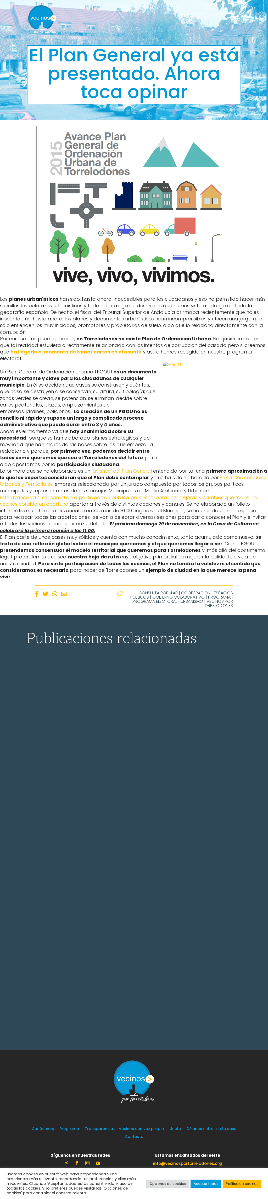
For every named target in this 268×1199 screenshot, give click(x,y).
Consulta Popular (158, 593)
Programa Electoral (154, 601)
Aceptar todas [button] (206, 1183)
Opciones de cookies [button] (167, 1183)
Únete (175, 1129)
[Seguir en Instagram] (87, 1163)
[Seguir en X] (66, 1163)
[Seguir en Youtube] (98, 1163)
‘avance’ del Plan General (122, 471)
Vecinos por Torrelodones (217, 603)
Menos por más (64, 1007)
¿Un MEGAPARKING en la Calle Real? (103, 876)
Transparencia (99, 1129)
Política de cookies (242, 1183)
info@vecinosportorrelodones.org (187, 1163)
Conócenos (43, 1129)
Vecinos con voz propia (141, 1129)
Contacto (134, 1137)
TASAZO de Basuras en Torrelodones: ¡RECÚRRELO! (130, 753)
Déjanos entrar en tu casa (212, 1129)
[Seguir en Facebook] (77, 1163)
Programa (219, 597)
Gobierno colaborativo (178, 597)
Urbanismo (192, 601)
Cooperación (195, 593)
